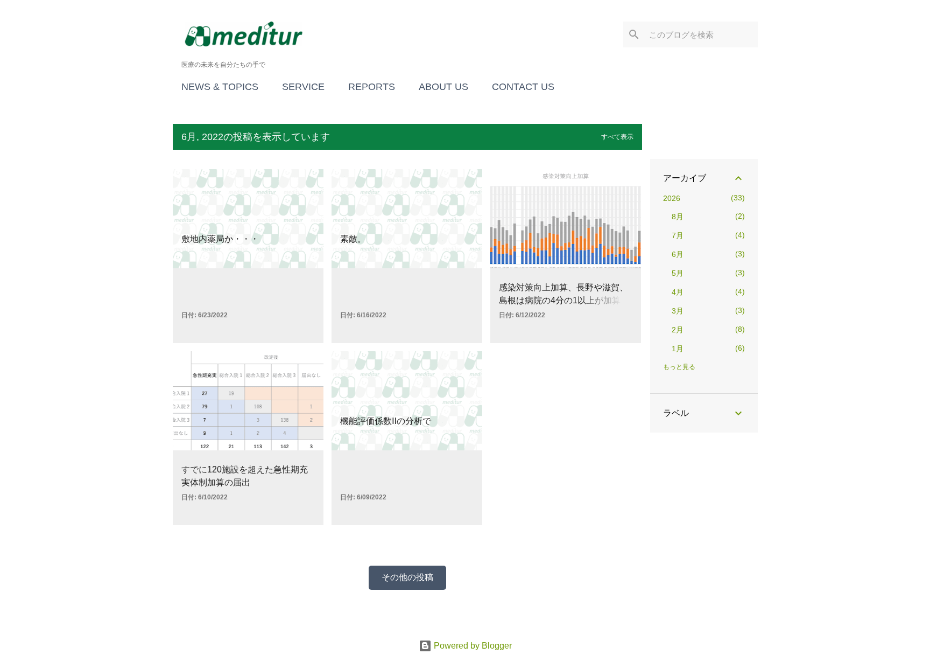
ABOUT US (443, 86)
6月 (678, 254)
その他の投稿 (407, 577)
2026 (671, 198)
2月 (678, 329)
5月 (678, 273)
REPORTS (371, 86)
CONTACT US (523, 86)
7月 (678, 235)
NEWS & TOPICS (219, 86)
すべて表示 (617, 137)
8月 (678, 216)
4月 (678, 292)
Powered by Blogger (472, 645)
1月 (678, 348)
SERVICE (303, 86)
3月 (678, 311)
